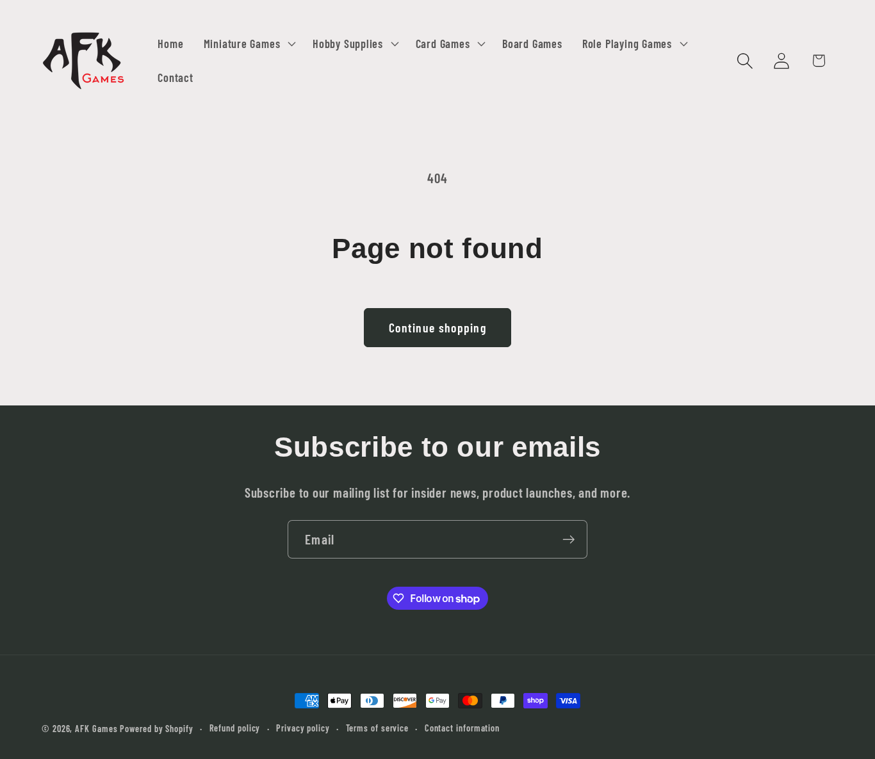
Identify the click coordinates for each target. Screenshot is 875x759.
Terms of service (377, 727)
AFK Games (96, 728)
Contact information (462, 727)
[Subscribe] (568, 539)
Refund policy (235, 727)
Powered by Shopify (156, 728)
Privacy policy (303, 727)
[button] (247, 43)
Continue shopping (437, 327)
